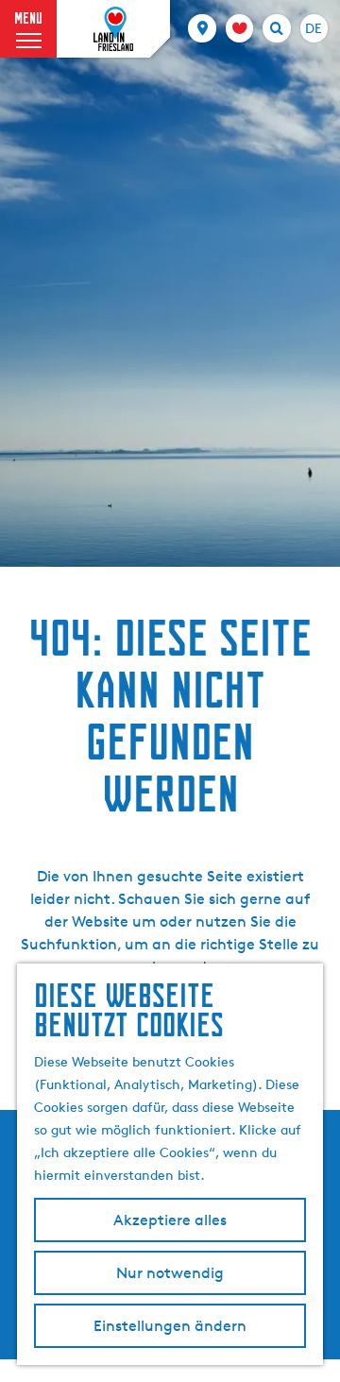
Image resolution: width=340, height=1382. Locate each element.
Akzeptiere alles (170, 1220)
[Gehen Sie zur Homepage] (113, 29)
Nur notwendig (170, 1273)
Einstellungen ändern (170, 1326)
